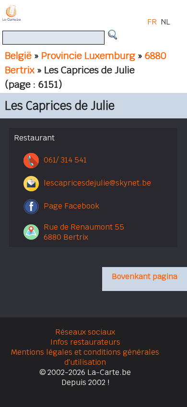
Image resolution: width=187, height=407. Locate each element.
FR (152, 22)
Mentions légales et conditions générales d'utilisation (85, 357)
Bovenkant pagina (144, 276)
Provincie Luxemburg (88, 55)
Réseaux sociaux (85, 332)
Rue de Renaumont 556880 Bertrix (84, 232)
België (18, 55)
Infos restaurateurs (85, 342)
